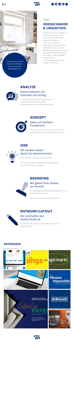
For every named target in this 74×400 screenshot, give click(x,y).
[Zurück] (3, 4)
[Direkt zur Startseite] (37, 4)
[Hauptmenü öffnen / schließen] (4, 5)
